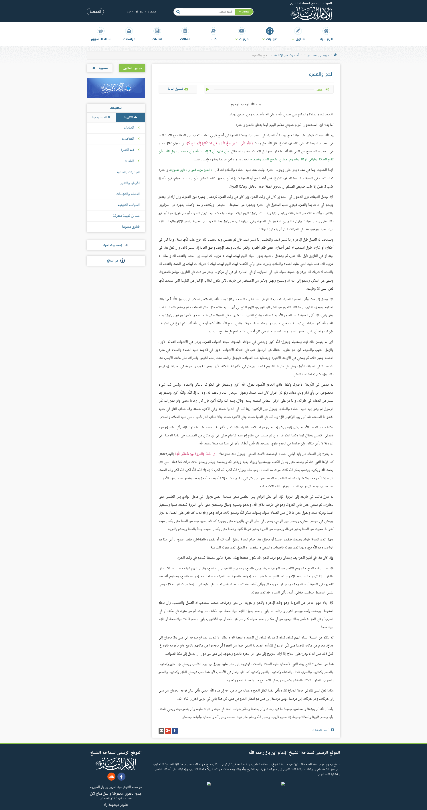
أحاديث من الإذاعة (286, 55)
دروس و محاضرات (316, 55)
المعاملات (127, 139)
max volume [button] (327, 89)
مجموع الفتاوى (132, 68)
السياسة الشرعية (129, 205)
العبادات (128, 128)
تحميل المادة (175, 89)
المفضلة (95, 12)
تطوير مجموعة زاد (116, 804)
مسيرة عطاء (100, 68)
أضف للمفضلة (321, 730)
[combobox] (209, 12)
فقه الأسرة (127, 150)
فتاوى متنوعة (130, 227)
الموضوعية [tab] (100, 118)
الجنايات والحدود (128, 172)
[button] (298, 34)
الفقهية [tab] (129, 118)
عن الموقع (113, 260)
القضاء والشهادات (128, 194)
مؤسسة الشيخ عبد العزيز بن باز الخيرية (116, 787)
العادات (129, 161)
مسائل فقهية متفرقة (126, 216)
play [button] (208, 89)
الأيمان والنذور (130, 183)
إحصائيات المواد (113, 245)
